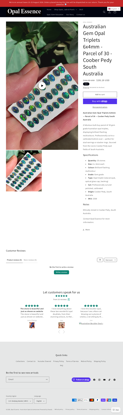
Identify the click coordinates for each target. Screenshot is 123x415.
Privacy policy (70, 409)
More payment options (100, 107)
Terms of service (82, 409)
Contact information (107, 409)
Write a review (61, 272)
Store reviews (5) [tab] (30, 260)
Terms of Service (72, 361)
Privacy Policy (58, 361)
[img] (61, 296)
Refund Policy (86, 361)
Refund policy (59, 409)
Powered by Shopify (46, 409)
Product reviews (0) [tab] (14, 260)
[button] (65, 9)
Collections (20, 361)
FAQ (61, 365)
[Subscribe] (46, 379)
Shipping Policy (100, 361)
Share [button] (87, 230)
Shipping (86, 87)
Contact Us (31, 361)
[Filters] (100, 260)
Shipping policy (94, 409)
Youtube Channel (44, 361)
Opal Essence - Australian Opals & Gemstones (25, 409)
